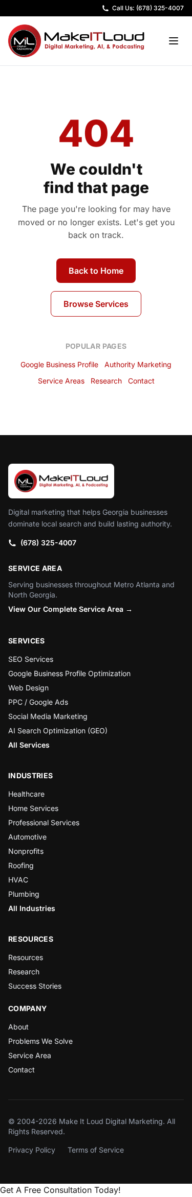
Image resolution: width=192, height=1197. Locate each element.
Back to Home (96, 271)
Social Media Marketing (48, 716)
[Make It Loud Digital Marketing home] (76, 41)
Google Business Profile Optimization (69, 673)
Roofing (21, 865)
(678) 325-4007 (48, 542)
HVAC (18, 879)
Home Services (33, 808)
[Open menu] (173, 41)
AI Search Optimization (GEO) (58, 730)
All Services (29, 744)
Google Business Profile (59, 364)
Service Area (29, 1055)
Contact (141, 380)
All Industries (31, 908)
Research (106, 380)
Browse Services (96, 304)
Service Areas (61, 380)
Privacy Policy (31, 1149)
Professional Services (43, 822)
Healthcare (26, 793)
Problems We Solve (40, 1041)
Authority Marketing (138, 364)
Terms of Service (96, 1149)
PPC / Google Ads (38, 702)
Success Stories (34, 985)
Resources (25, 957)
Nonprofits (26, 851)
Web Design (28, 687)
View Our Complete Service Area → (70, 609)
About (18, 1026)
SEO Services (30, 659)
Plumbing (23, 894)
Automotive (27, 836)
